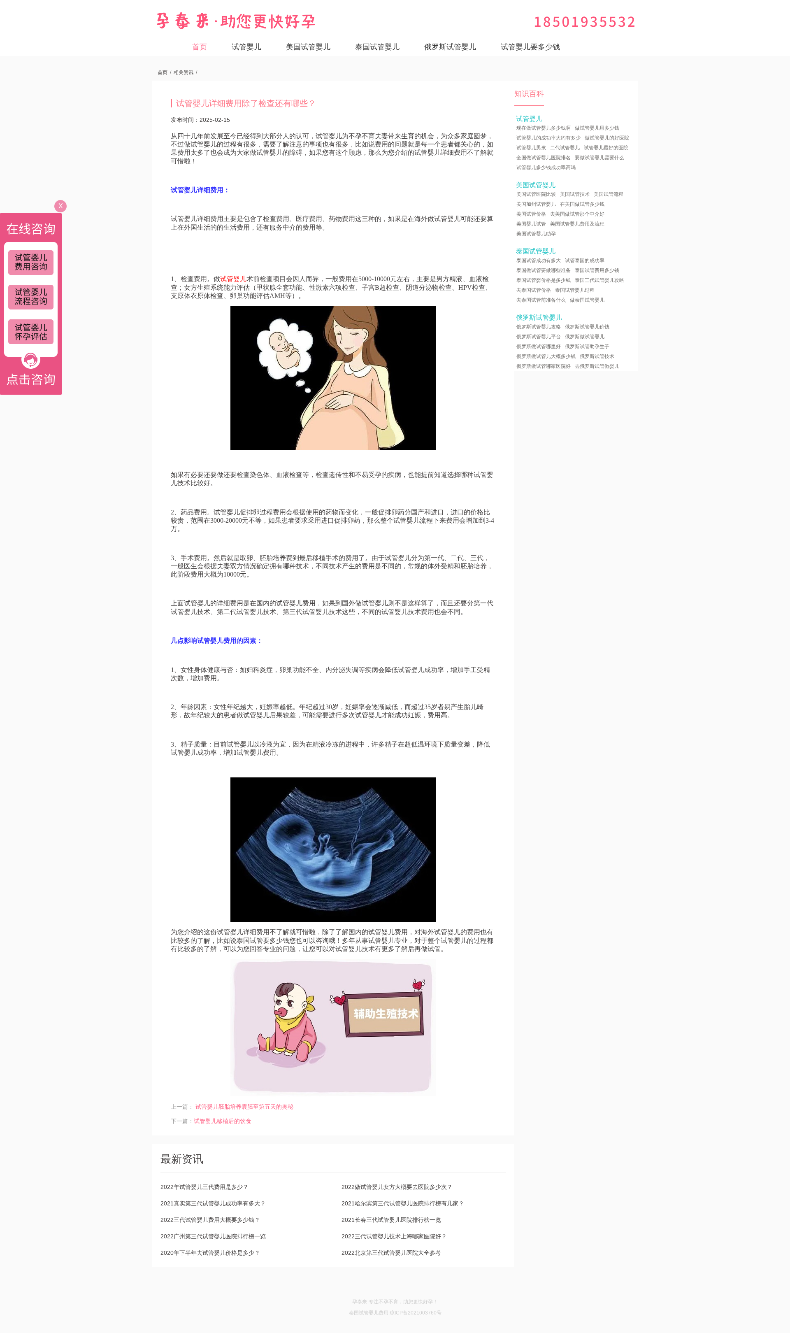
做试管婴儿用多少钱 (597, 128)
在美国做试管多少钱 (582, 204)
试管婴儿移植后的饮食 (222, 1121)
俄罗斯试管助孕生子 (587, 346)
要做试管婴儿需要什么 (599, 158)
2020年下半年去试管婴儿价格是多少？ (210, 1252)
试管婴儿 (246, 47)
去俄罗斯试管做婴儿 (597, 366)
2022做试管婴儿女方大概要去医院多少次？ (397, 1187)
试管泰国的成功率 (584, 260)
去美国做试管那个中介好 (577, 214)
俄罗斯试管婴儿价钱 (587, 327)
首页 (199, 47)
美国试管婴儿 (308, 47)
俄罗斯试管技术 (597, 356)
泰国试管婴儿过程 (575, 290)
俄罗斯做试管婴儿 (584, 337)
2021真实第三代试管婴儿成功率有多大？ (213, 1203)
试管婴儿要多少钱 (530, 47)
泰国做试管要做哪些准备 (543, 270)
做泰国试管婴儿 (587, 300)
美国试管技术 (575, 194)
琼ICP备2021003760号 (415, 1313)
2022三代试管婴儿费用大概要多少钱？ (210, 1220)
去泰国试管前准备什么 (541, 300)
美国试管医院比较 (536, 194)
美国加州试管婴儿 (536, 204)
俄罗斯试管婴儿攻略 (538, 327)
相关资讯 (183, 72)
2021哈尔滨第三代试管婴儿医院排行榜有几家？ (403, 1203)
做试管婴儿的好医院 (607, 138)
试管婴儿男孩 (531, 148)
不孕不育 (388, 1302)
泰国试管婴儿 (377, 47)
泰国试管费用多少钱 (597, 270)
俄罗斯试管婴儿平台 (538, 337)
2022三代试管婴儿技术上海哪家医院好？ (394, 1236)
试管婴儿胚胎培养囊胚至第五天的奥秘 (244, 1106)
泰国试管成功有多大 (538, 260)
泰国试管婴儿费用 (368, 1313)
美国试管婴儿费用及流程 (577, 224)
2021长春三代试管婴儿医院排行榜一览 (391, 1220)
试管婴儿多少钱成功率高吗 (546, 167)
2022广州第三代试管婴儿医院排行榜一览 (213, 1236)
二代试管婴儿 (565, 148)
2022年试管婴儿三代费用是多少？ (204, 1187)
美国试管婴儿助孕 (536, 234)
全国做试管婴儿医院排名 (543, 158)
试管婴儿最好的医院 (606, 148)
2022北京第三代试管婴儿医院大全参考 (391, 1252)
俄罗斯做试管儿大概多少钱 (546, 356)
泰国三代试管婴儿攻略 (599, 280)
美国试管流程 (608, 194)
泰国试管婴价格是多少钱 (543, 280)
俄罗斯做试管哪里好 (538, 346)
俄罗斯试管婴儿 (450, 47)
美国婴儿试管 (531, 224)
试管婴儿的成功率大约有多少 (548, 138)
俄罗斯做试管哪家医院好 (543, 366)
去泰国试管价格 (533, 290)
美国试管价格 (531, 214)
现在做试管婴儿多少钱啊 (543, 128)
